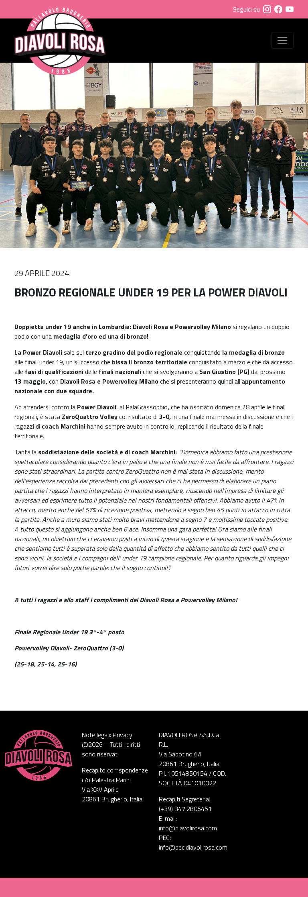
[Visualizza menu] (282, 41)
